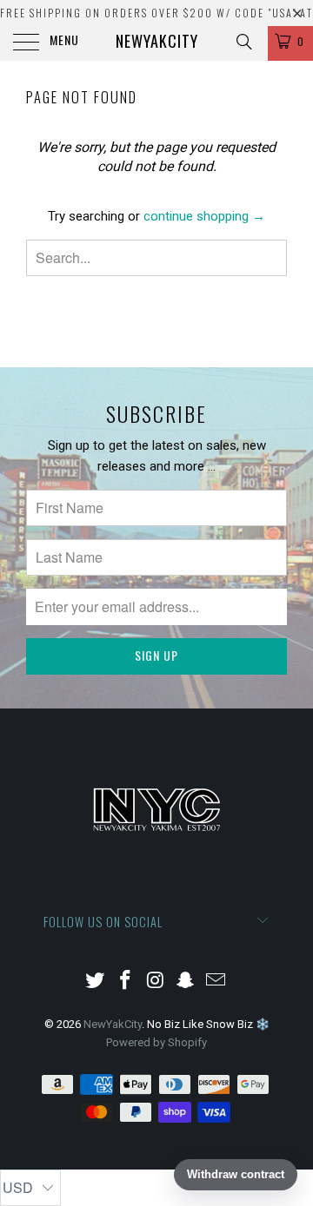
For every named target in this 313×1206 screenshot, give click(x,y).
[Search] (243, 41)
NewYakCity (157, 41)
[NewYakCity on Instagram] (156, 981)
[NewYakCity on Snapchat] (186, 981)
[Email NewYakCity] (216, 981)
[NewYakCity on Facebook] (125, 981)
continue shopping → (204, 216)
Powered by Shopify (156, 1042)
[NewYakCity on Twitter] (96, 981)
